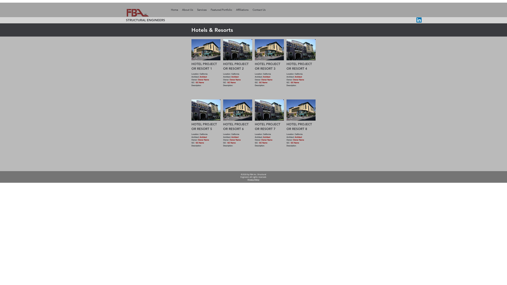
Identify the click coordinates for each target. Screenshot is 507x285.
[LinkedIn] (419, 20)
